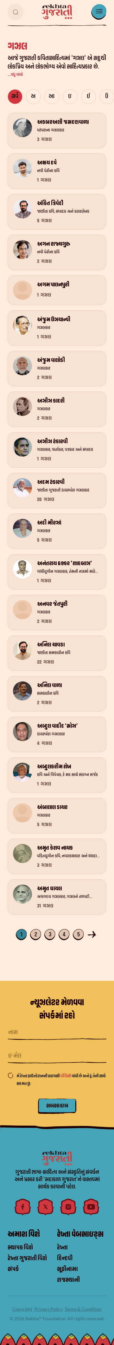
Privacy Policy (49, 1309)
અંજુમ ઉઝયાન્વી (53, 320)
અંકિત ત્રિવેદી (50, 203)
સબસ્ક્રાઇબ (57, 1105)
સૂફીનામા (67, 1269)
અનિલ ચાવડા (51, 645)
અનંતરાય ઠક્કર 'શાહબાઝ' (64, 563)
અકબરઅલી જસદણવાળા (63, 122)
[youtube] (91, 1207)
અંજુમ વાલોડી (51, 360)
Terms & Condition (83, 1309)
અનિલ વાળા (49, 685)
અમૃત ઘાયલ (49, 889)
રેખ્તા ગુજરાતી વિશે (27, 1258)
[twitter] (45, 1207)
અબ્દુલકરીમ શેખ (54, 767)
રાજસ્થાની (68, 1280)
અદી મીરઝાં (49, 523)
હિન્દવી (65, 1258)
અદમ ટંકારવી (51, 482)
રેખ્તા (62, 1247)
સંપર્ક (13, 1269)
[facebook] (22, 1207)
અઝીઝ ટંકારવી (52, 441)
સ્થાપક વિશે (20, 1247)
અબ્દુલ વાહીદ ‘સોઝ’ (57, 726)
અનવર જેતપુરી (52, 604)
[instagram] (68, 1207)
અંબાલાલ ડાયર (52, 807)
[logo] (57, 11)
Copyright (22, 1309)
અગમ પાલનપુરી (53, 285)
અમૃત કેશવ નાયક (55, 848)
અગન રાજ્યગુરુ (53, 244)
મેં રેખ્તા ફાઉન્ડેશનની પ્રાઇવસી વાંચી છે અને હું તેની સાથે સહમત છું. (60, 1080)
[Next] (92, 934)
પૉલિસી (66, 1076)
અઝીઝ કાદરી (51, 401)
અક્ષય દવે (47, 163)
